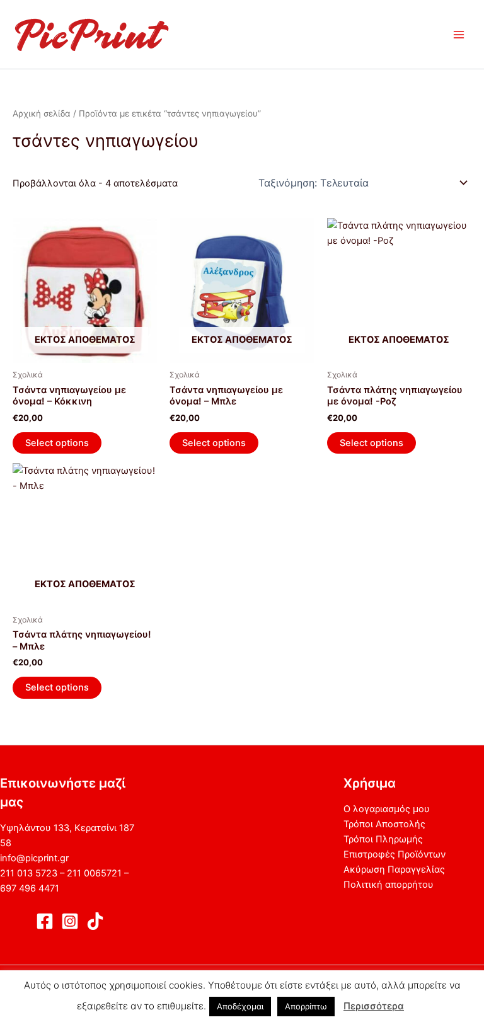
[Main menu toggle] (458, 34)
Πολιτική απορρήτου (388, 884)
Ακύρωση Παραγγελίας (394, 869)
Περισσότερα (373, 1006)
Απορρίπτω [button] (306, 1006)
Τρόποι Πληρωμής (383, 839)
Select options (57, 443)
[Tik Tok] (95, 921)
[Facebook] (45, 921)
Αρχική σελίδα (42, 113)
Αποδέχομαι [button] (240, 1006)
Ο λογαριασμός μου (386, 809)
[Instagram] (70, 921)
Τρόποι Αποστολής (384, 824)
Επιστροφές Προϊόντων (394, 854)
